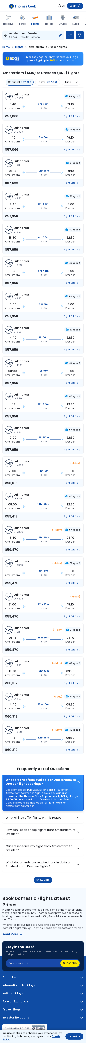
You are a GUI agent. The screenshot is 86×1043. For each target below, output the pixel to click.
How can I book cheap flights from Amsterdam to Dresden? (41, 832)
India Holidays (12, 993)
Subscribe (70, 963)
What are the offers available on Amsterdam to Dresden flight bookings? (41, 782)
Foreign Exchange (15, 1001)
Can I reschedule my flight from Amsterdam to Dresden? (39, 848)
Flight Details (71, 116)
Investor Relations (15, 1017)
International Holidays (18, 985)
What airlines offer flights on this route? (33, 818)
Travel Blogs (11, 1009)
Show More (43, 879)
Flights (35, 23)
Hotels (49, 24)
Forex (22, 24)
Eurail (75, 24)
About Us (9, 977)
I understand (74, 1036)
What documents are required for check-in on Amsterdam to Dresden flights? (38, 864)
